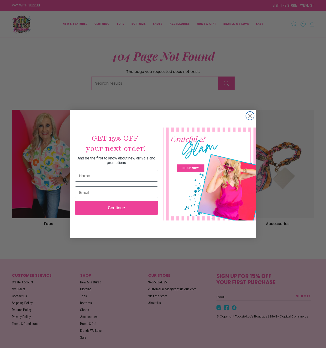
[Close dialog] (250, 116)
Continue (116, 207)
